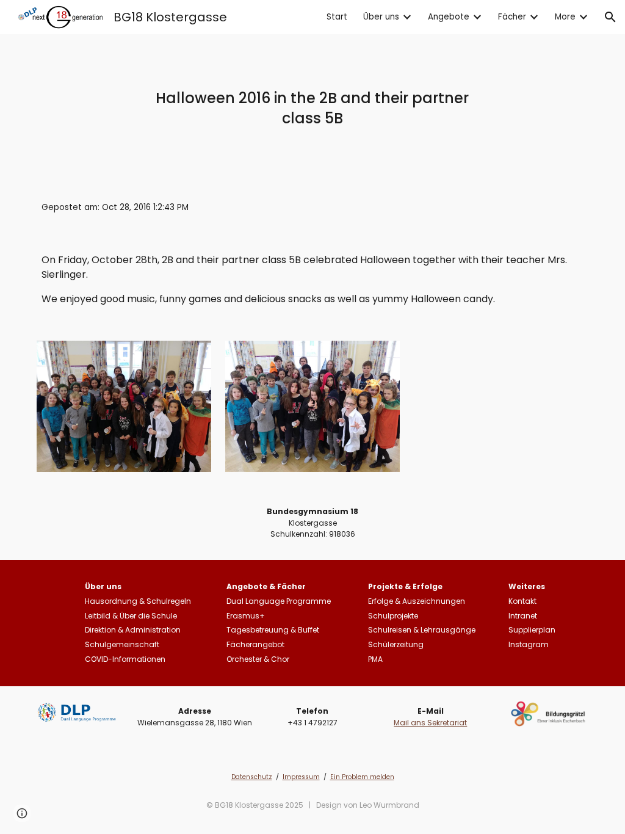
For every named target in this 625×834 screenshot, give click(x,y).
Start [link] (337, 17)
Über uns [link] (381, 17)
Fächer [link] (512, 17)
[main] (312, 108)
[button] (610, 17)
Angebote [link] (448, 17)
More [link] (565, 17)
